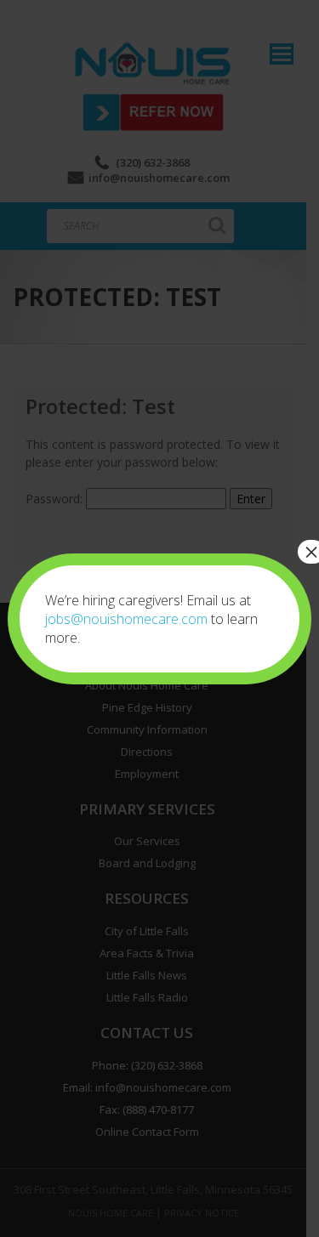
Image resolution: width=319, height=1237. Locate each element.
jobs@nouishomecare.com (126, 619)
